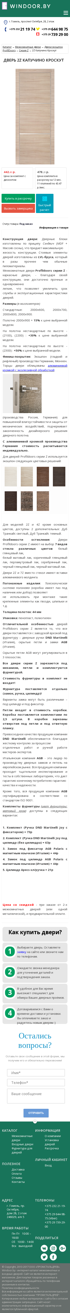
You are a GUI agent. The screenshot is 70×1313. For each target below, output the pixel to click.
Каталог (7, 47)
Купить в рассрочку (18, 198)
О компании (53, 1136)
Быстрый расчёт (44, 207)
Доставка (18, 1169)
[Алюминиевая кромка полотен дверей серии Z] (22, 411)
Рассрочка (52, 1148)
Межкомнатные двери (28, 47)
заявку (21, 952)
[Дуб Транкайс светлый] (43, 510)
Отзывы (17, 1178)
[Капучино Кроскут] (27, 485)
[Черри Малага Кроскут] (43, 485)
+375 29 (55, 29)
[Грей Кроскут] (59, 485)
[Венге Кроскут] (11, 510)
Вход (48, 1165)
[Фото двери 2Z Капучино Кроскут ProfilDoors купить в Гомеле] (35, 164)
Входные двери (22, 1144)
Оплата (17, 1173)
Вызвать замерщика (18, 208)
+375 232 (22, 29)
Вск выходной (22, 1246)
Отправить (36, 1113)
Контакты (18, 1182)
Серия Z (24, 50)
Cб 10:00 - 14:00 (23, 1242)
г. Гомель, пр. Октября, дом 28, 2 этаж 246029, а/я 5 (17, 1211)
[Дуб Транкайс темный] (27, 510)
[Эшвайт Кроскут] (11, 485)
